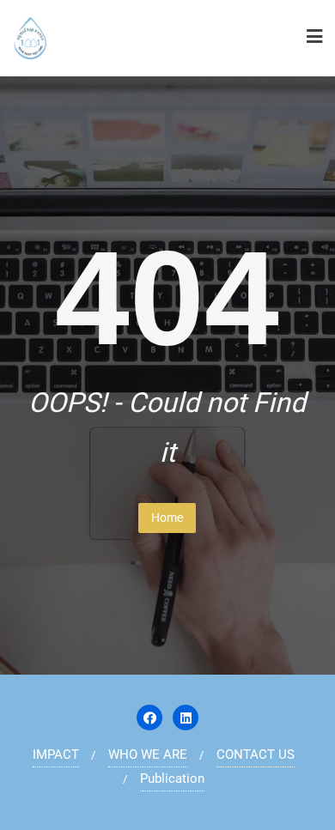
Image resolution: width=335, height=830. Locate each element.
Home (167, 517)
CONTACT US (255, 754)
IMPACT (56, 754)
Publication (172, 778)
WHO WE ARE (147, 754)
